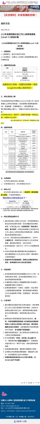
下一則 (37, 383)
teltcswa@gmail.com (12, 406)
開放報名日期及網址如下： (15, 197)
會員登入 (19, 421)
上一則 (23, 383)
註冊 (25, 421)
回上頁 (30, 383)
